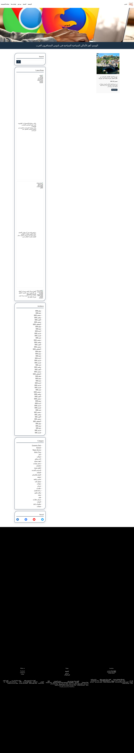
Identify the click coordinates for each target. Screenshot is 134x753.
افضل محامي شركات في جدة (121, 682)
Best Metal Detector (105, 680)
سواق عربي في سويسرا (12, 683)
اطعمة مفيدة (37, 468)
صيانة (39, 495)
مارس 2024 (37, 360)
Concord (35, 681)
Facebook (22, 671)
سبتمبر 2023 (37, 371)
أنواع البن (77, 682)
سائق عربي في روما (63, 683)
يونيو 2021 (38, 426)
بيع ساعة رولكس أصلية (11, 681)
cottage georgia (81, 685)
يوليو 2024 (38, 351)
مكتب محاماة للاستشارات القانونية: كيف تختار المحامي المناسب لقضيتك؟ (27, 125)
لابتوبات (39, 502)
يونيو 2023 (38, 378)
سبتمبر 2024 (37, 347)
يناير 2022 (38, 410)
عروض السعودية (57, 681)
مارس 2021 (38, 430)
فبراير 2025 (38, 335)
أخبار (39, 454)
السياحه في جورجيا (23, 683)
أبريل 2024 (38, 358)
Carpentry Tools (36, 445)
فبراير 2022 (38, 407)
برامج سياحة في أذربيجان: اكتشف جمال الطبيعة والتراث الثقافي (27, 233)
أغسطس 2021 (37, 421)
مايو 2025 (38, 329)
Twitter (22, 674)
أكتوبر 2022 (38, 396)
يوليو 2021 (38, 423)
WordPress (71, 686)
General (38, 447)
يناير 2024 (38, 365)
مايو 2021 (38, 428)
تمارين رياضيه (37, 479)
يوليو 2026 (38, 310)
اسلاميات (38, 465)
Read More (114, 89)
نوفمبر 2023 (37, 367)
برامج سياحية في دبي (16, 680)
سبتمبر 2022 (37, 398)
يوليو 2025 (38, 326)
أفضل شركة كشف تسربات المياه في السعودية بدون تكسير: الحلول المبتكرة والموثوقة (27, 293)
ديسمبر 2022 (37, 392)
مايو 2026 (38, 313)
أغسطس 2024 (37, 349)
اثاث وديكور (38, 459)
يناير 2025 (38, 338)
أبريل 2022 (38, 403)
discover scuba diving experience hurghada (63, 682)
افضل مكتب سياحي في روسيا (76, 683)
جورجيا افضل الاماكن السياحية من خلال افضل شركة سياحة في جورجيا (108, 77)
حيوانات (39, 483)
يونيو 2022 (38, 401)
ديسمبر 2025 (37, 315)
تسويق (39, 477)
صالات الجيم (37, 493)
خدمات (39, 486)
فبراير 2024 (38, 362)
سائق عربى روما (98, 682)
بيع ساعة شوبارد (125, 683)
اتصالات (39, 456)
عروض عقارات (37, 499)
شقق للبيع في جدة (27, 681)
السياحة (39, 472)
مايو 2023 (38, 380)
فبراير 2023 (38, 387)
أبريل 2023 (38, 383)
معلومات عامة (37, 504)
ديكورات (39, 488)
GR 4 (20, 681)
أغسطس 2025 (37, 324)
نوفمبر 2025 (37, 317)
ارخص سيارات (37, 463)
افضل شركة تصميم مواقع (105, 679)
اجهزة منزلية (37, 461)
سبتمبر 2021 (37, 419)
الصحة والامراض (36, 474)
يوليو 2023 (38, 376)
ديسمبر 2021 (37, 412)
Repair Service (37, 450)
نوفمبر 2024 (37, 342)
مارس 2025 (37, 333)
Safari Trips (37, 452)
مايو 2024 (38, 356)
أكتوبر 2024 (38, 344)
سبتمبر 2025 (37, 322)
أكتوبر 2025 (38, 319)
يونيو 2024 (38, 353)
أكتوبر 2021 (38, 416)
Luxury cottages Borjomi (119, 679)
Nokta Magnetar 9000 (108, 682)
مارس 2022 (37, 405)
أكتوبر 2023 (38, 369)
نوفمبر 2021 (38, 414)
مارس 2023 (37, 385)
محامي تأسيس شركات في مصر (118, 680)
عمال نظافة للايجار (33, 683)
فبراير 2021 (38, 432)
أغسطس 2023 (37, 374)
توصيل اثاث (38, 481)
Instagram (22, 672)
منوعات (39, 506)
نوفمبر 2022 (37, 394)
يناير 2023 (38, 389)
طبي (40, 497)
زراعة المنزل (37, 490)
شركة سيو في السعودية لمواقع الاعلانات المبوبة (65, 685)
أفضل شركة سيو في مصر (73, 681)
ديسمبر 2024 (37, 340)
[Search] (18, 61)
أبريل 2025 (38, 331)
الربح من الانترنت (36, 470)
